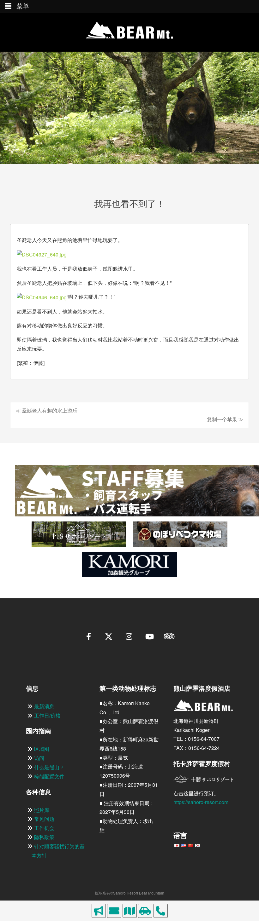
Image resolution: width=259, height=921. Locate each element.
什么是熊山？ (49, 767)
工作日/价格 (47, 715)
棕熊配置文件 (49, 776)
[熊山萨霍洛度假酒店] (129, 32)
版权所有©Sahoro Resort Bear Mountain (129, 892)
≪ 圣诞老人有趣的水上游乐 (46, 410)
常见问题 (44, 818)
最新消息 (44, 706)
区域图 (41, 748)
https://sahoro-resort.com (200, 802)
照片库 (41, 810)
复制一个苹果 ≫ (225, 419)
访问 (39, 758)
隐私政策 (44, 837)
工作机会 (44, 828)
